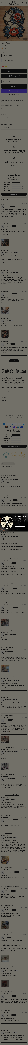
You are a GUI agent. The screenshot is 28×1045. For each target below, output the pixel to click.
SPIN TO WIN (20, 526)
